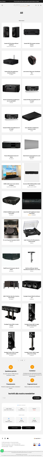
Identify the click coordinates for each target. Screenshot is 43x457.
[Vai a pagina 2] (24, 360)
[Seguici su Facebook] (2, 438)
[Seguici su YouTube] (7, 438)
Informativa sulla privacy (15, 443)
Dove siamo (15, 427)
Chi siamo (29, 427)
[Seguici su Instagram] (5, 438)
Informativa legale (5, 446)
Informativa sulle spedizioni (19, 445)
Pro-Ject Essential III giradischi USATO (11, 240)
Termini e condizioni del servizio (7, 445)
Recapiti (10, 446)
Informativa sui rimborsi (6, 443)
